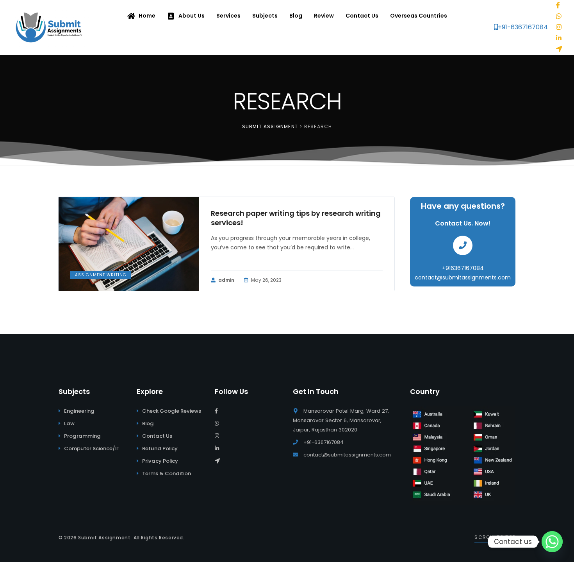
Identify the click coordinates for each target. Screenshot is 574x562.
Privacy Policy (160, 461)
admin (226, 280)
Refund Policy (160, 448)
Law (69, 423)
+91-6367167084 (523, 27)
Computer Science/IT (91, 448)
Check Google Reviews (171, 411)
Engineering (79, 411)
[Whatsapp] (552, 541)
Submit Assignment (104, 537)
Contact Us (157, 436)
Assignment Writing (101, 275)
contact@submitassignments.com (463, 277)
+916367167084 (463, 268)
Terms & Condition (166, 473)
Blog (148, 423)
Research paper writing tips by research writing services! (296, 218)
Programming (82, 436)
